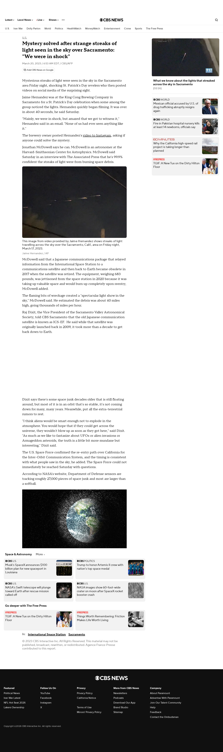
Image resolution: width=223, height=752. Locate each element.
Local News (24, 20)
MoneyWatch (92, 28)
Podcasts (118, 698)
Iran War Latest (12, 698)
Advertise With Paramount (165, 698)
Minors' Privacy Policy (89, 712)
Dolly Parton (33, 28)
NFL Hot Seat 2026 (14, 702)
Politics (59, 28)
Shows (53, 20)
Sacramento (76, 634)
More (39, 554)
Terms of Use (84, 707)
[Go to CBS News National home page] (111, 20)
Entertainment (112, 28)
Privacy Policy (85, 693)
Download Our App (124, 702)
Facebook (46, 698)
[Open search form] (216, 19)
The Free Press (154, 28)
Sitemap (118, 712)
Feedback (155, 712)
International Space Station (47, 634)
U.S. (7, 28)
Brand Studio (120, 707)
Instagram (45, 702)
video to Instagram (97, 135)
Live (40, 20)
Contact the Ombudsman (164, 717)
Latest (9, 20)
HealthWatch (74, 28)
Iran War (18, 28)
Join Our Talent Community (165, 702)
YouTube (45, 693)
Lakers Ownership (14, 707)
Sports (138, 28)
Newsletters (120, 693)
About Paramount (160, 693)
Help (152, 707)
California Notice (86, 698)
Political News (12, 693)
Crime (127, 28)
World (47, 28)
